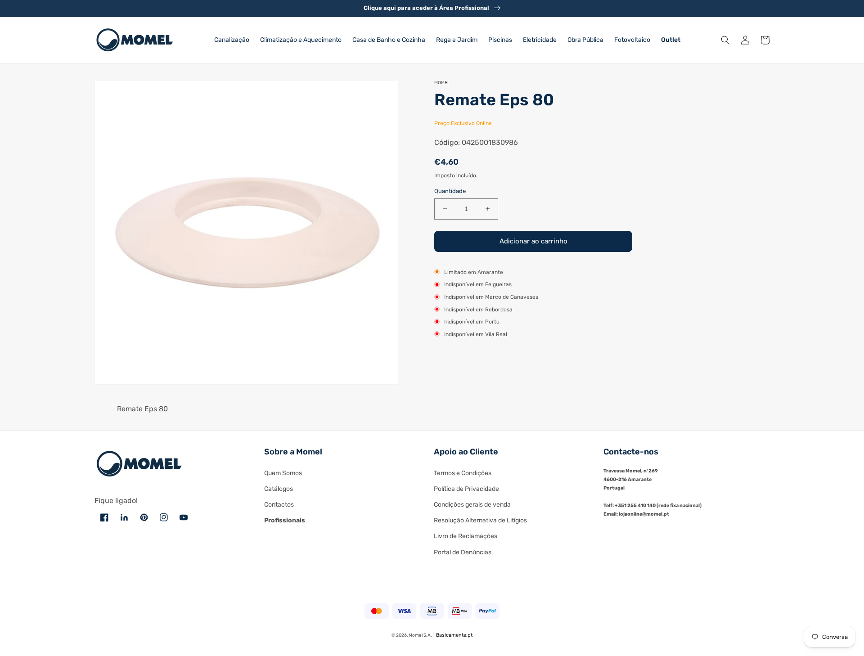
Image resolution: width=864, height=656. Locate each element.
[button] (725, 40)
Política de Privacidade (466, 489)
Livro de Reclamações (465, 536)
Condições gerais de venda (472, 504)
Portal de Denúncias (462, 552)
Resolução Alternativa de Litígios (480, 520)
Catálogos (278, 489)
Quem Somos (283, 473)
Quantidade (450, 191)
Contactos (279, 504)
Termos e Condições (462, 473)
